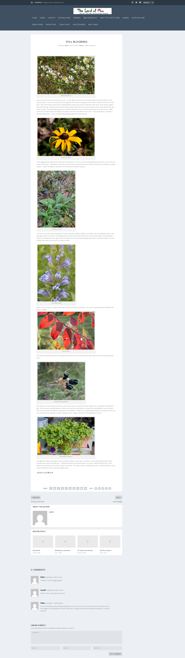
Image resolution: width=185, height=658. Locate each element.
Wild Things (93, 25)
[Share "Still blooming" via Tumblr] (62, 488)
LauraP (43, 590)
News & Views (37, 25)
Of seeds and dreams (85, 550)
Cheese (42, 18)
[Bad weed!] (43, 541)
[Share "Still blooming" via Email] (82, 488)
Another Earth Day (48, 2)
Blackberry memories (62, 550)
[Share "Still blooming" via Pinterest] (66, 488)
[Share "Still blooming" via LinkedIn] (70, 488)
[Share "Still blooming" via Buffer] (74, 488)
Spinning (76, 18)
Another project (105, 550)
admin (66, 45)
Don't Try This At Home (110, 18)
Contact (51, 18)
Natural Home (64, 18)
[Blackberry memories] (65, 541)
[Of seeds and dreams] (87, 541)
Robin (42, 577)
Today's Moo (64, 25)
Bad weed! (36, 550)
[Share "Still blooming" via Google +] (59, 488)
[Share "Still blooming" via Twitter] (55, 488)
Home (34, 18)
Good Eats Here (138, 18)
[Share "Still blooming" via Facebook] (51, 488)
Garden (126, 18)
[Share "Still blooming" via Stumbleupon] (78, 488)
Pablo (42, 603)
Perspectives (51, 25)
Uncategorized (79, 25)
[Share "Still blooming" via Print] (85, 488)
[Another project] (110, 541)
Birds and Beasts (90, 18)
